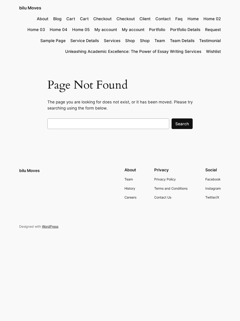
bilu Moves (30, 7)
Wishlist (213, 51)
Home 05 (81, 29)
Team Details (182, 40)
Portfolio (157, 29)
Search (182, 123)
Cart (70, 18)
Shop (130, 40)
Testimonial (210, 40)
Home (193, 18)
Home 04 (58, 29)
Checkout (102, 18)
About (42, 18)
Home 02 (212, 18)
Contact (163, 18)
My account (105, 29)
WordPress (50, 226)
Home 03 (36, 29)
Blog (57, 18)
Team (159, 40)
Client (144, 18)
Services (112, 40)
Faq (179, 18)
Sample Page (53, 40)
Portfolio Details (185, 29)
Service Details (84, 40)
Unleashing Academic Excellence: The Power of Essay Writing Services (133, 51)
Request (213, 29)
